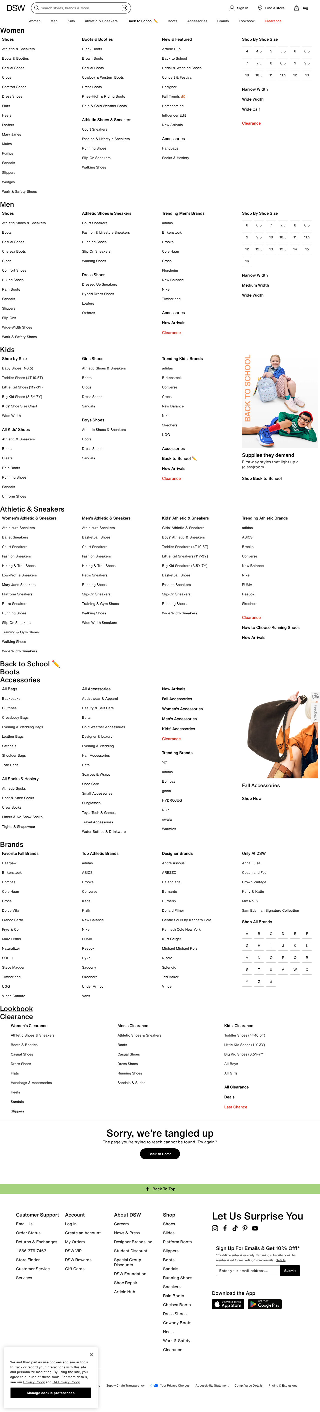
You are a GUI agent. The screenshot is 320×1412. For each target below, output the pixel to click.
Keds (86, 900)
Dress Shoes (12, 96)
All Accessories (96, 689)
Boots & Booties (15, 58)
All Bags (9, 689)
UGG (166, 434)
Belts (86, 717)
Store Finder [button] (28, 1260)
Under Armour (93, 986)
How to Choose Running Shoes (271, 627)
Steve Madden (13, 967)
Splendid (169, 967)
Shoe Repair (125, 1283)
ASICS (247, 537)
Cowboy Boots (177, 1323)
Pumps (7, 153)
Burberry (169, 900)
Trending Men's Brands (183, 213)
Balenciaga (171, 881)
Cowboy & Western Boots (103, 77)
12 (295, 75)
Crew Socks (12, 807)
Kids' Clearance (238, 1026)
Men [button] (54, 20)
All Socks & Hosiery (20, 779)
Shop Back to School (262, 478)
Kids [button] (71, 20)
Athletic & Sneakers (18, 48)
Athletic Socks (14, 788)
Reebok (248, 594)
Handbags (170, 148)
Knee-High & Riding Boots (103, 96)
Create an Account (83, 1233)
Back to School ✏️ (143, 20)
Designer (169, 86)
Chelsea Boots (14, 251)
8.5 (283, 63)
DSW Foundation (130, 1274)
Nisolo (167, 957)
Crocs (167, 260)
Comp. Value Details (248, 1385)
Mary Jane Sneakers (19, 584)
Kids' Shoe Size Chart (19, 406)
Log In (71, 1224)
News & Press (127, 1233)
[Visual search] (124, 8)
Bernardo (169, 891)
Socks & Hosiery (175, 157)
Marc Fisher (11, 938)
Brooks (168, 241)
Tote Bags (10, 764)
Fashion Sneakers (16, 556)
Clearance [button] (273, 20)
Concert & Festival (177, 77)
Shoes (8, 39)
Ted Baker (170, 976)
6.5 (307, 51)
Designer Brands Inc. (134, 1242)
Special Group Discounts (127, 1262)
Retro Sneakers (14, 603)
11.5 (283, 75)
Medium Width (255, 285)
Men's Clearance (133, 1026)
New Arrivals (172, 124)
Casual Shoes (13, 67)
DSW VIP (73, 1251)
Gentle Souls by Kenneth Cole (186, 919)
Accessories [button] (197, 20)
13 (307, 75)
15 (307, 249)
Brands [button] (223, 20)
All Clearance (236, 1087)
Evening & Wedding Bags (22, 726)
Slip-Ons (9, 317)
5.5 (283, 51)
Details (281, 1260)
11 (271, 75)
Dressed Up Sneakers (99, 284)
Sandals (8, 162)
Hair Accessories (96, 755)
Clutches (9, 707)
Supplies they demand (268, 455)
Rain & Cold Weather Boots (104, 105)
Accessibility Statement (212, 1385)
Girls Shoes (92, 358)
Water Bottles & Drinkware (104, 831)
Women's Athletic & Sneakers (29, 518)
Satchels (9, 745)
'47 (164, 762)
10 (247, 75)
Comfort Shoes (14, 86)
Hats (86, 764)
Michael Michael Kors (180, 948)
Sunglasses (91, 802)
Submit (290, 1270)
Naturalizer (11, 948)
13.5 (283, 249)
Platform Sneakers (17, 594)
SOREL (8, 957)
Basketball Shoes (96, 537)
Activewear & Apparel (100, 698)
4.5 (259, 51)
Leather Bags (13, 736)
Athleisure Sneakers (18, 527)
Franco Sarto (12, 919)
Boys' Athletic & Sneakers (183, 537)
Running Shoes (94, 148)
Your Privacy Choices (175, 1385)
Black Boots (92, 48)
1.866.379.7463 (31, 1251)
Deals (229, 1097)
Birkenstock (172, 232)
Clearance (251, 123)
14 (295, 249)
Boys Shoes (93, 420)
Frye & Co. (11, 929)
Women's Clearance (29, 1026)
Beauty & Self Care (98, 707)
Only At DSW (254, 853)
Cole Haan (170, 251)
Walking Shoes (94, 167)
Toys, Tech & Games (99, 812)
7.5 (259, 63)
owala (167, 819)
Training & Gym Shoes (20, 632)
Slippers (8, 172)
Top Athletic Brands (100, 853)
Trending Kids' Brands (182, 358)
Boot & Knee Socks (18, 797)
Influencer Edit (174, 115)
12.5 (259, 249)
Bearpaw (9, 863)
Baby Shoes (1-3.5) (17, 368)
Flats (6, 105)
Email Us (24, 1224)
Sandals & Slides (131, 1082)
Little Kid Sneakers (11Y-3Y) (185, 556)
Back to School (174, 58)
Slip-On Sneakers (96, 157)
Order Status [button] (28, 1233)
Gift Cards (74, 1268)
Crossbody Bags (15, 717)
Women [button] (34, 20)
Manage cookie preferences (50, 1392)
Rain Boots (11, 289)
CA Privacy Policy (66, 1381)
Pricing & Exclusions (282, 1385)
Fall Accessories (177, 699)
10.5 (259, 75)
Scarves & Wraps (96, 774)
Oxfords (88, 312)
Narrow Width (255, 89)
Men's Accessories (179, 719)
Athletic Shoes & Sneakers (106, 120)
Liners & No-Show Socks (22, 816)
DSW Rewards (78, 1260)
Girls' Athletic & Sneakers (183, 527)
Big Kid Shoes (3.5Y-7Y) (22, 396)
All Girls (231, 1073)
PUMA (247, 584)
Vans (86, 995)
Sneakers (171, 1287)
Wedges (8, 181)
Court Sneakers (94, 129)
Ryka (86, 957)
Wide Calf (251, 109)
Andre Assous (173, 863)
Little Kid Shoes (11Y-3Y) (22, 387)
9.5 (307, 63)
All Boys (231, 1063)
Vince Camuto (13, 995)
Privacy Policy (34, 1381)
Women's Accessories (182, 709)
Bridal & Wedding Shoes (182, 67)
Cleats (7, 458)
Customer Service (33, 1269)
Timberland (171, 298)
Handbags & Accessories (31, 1082)
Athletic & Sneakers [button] (101, 20)
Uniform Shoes (14, 496)
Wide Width (253, 99)
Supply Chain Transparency (125, 1385)
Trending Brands (177, 753)
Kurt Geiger (171, 938)
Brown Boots (92, 58)
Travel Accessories (97, 822)
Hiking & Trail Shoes (19, 565)
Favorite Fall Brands (20, 853)
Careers (121, 1224)
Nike (166, 289)
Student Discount (131, 1251)
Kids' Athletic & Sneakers (185, 518)
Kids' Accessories (178, 729)
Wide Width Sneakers (19, 651)
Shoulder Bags (14, 755)
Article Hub (171, 48)
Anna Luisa (251, 863)
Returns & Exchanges (36, 1242)
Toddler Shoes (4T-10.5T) (22, 377)
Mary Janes (11, 134)
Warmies (169, 828)
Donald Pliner (173, 910)
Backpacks (11, 698)
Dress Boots (92, 86)
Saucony (89, 967)
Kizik (86, 910)
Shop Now (252, 798)
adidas (167, 222)
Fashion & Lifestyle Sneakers (106, 138)
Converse (169, 387)
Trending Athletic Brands (265, 518)
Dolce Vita (10, 910)
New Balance (173, 279)
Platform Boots (177, 1242)
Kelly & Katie (253, 891)
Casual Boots (93, 67)
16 (247, 261)
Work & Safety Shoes (19, 191)
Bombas (168, 781)
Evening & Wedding (98, 745)
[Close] (91, 1354)
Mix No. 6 (250, 900)
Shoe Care (90, 783)
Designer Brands (177, 853)
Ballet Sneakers (15, 537)
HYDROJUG (172, 800)
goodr (166, 790)
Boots (172, 20)
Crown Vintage (254, 881)
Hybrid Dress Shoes (98, 293)
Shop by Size (14, 358)
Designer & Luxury (97, 736)
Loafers (8, 124)
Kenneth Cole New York (181, 929)
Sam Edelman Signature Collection (270, 910)
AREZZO (169, 872)
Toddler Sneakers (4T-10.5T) (185, 546)
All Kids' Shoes (16, 429)
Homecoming (173, 105)
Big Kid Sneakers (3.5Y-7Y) (185, 565)
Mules (7, 143)
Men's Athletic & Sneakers (106, 518)
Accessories (173, 313)
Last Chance (235, 1107)
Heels (6, 115)
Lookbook (247, 20)
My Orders (75, 1242)
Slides (168, 1233)
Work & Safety (176, 1341)
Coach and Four (255, 872)
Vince (167, 986)
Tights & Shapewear (18, 826)
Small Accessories (97, 793)
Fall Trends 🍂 (173, 96)
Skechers (169, 425)
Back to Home (160, 1153)
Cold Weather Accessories (103, 726)
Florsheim (170, 270)
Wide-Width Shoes (17, 327)
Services (24, 1277)
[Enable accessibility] (315, 696)
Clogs (6, 77)
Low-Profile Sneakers (19, 575)
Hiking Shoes (13, 279)
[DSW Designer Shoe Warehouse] (16, 7)
